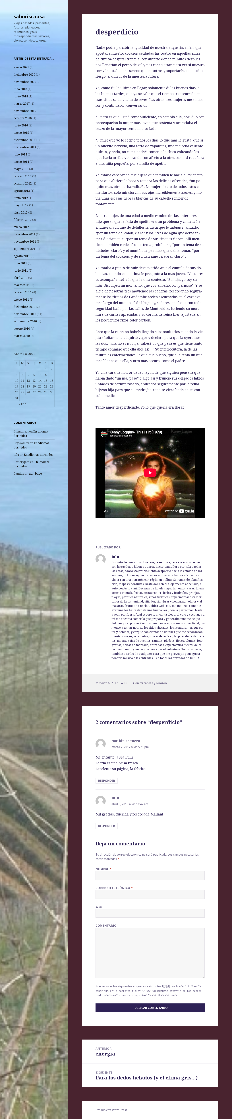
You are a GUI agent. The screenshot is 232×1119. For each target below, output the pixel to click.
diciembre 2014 (24, 140)
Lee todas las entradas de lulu (175, 658)
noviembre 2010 (25, 314)
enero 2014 (21, 162)
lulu (16, 455)
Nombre (103, 869)
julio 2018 (20, 89)
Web (99, 907)
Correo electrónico (114, 888)
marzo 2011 (22, 285)
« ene (22, 404)
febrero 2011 (23, 292)
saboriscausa (29, 16)
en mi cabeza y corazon (151, 683)
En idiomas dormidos (38, 455)
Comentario (106, 926)
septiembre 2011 (25, 249)
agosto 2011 (22, 256)
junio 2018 (21, 96)
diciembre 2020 (24, 75)
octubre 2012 (23, 183)
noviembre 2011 (25, 241)
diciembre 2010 (24, 307)
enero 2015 (21, 133)
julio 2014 (20, 154)
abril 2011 (21, 278)
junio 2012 (21, 198)
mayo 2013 (21, 169)
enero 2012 (21, 227)
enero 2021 (21, 67)
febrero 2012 (23, 220)
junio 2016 (21, 125)
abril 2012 (21, 212)
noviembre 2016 (25, 111)
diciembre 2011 (24, 234)
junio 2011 (21, 270)
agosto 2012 (22, 191)
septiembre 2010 (25, 321)
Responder (106, 781)
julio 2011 (20, 263)
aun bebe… (36, 474)
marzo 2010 (22, 336)
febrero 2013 (23, 176)
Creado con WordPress (111, 1110)
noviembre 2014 (25, 147)
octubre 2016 (23, 118)
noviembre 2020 (25, 82)
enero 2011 (21, 300)
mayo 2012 (21, 205)
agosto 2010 (22, 329)
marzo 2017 (22, 104)
